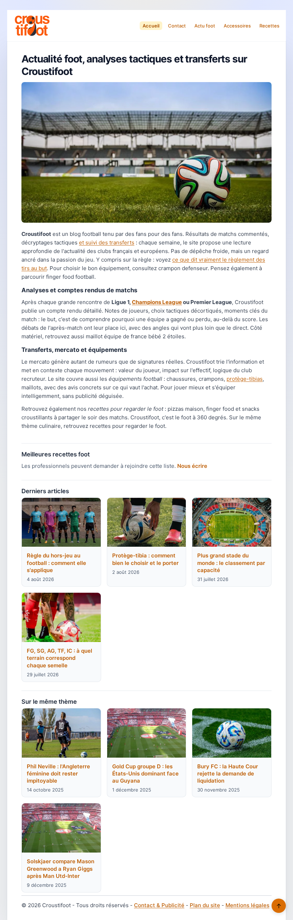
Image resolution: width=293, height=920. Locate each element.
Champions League (157, 302)
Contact (177, 26)
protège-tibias (245, 378)
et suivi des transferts (106, 242)
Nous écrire (192, 465)
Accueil (151, 26)
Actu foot (204, 26)
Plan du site (205, 905)
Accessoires (237, 26)
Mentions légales (247, 905)
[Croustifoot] (32, 25)
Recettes (269, 26)
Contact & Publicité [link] (159, 905)
